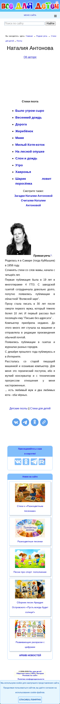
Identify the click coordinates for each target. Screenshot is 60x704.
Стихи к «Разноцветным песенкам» (30, 508)
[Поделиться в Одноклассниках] (34, 422)
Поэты (19, 41)
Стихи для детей (40, 408)
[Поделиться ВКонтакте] (16, 422)
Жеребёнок (24, 131)
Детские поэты (19, 408)
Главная (29, 36)
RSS (33, 673)
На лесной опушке (29, 151)
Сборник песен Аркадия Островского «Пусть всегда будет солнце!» (30, 607)
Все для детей (35, 671)
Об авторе (30, 57)
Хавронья (23, 172)
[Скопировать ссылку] (44, 422)
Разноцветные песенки (30, 541)
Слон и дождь (26, 158)
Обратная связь (23, 673)
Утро (19, 165)
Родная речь (41, 36)
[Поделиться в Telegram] (25, 422)
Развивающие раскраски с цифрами (30, 644)
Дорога (21, 124)
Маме (19, 138)
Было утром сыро (29, 110)
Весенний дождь (28, 117)
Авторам (40, 673)
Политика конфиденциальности (31, 679)
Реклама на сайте (30, 675)
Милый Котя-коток (30, 144)
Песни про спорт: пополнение (30, 572)
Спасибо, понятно (30, 699)
